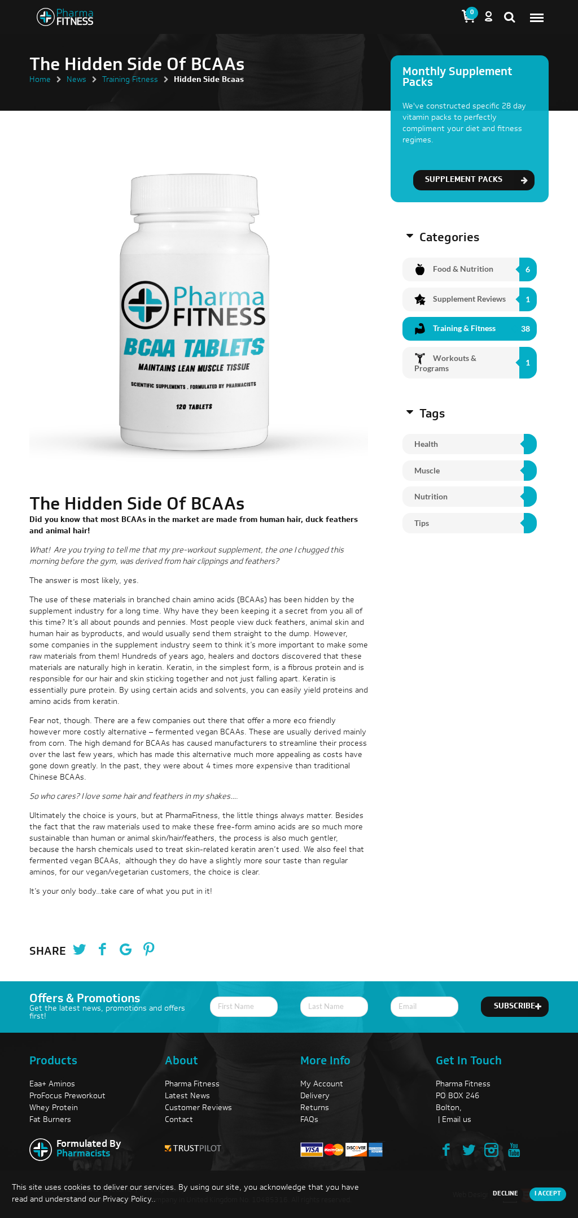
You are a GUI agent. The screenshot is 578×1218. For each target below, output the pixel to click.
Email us (456, 1120)
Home (40, 80)
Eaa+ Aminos (52, 1085)
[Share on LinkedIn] (171, 951)
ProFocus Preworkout (67, 1096)
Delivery (315, 1096)
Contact (179, 1120)
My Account (321, 1085)
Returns (314, 1108)
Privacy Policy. (128, 1200)
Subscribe (514, 1007)
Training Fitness (130, 80)
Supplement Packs (463, 180)
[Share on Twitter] (79, 951)
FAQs (309, 1120)
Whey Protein (53, 1108)
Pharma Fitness (192, 1085)
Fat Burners (50, 1120)
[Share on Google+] (125, 951)
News (76, 80)
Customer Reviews (198, 1108)
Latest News (187, 1096)
